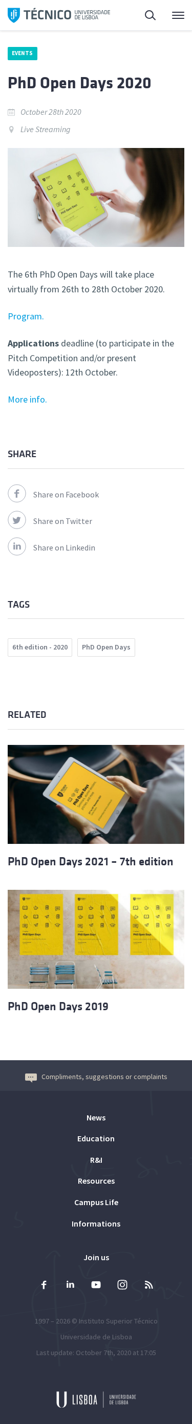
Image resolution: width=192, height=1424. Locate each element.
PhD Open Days (106, 647)
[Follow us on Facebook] (44, 1286)
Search (144, 15)
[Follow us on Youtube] (96, 1286)
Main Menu (171, 15)
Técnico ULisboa (59, 15)
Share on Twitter (62, 521)
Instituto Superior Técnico (118, 1321)
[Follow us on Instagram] (122, 1286)
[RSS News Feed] (148, 1286)
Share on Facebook (66, 494)
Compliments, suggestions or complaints (104, 1076)
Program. (26, 316)
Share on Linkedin (64, 547)
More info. (27, 399)
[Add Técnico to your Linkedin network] (70, 1286)
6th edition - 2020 (40, 647)
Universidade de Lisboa (96, 1336)
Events (22, 53)
